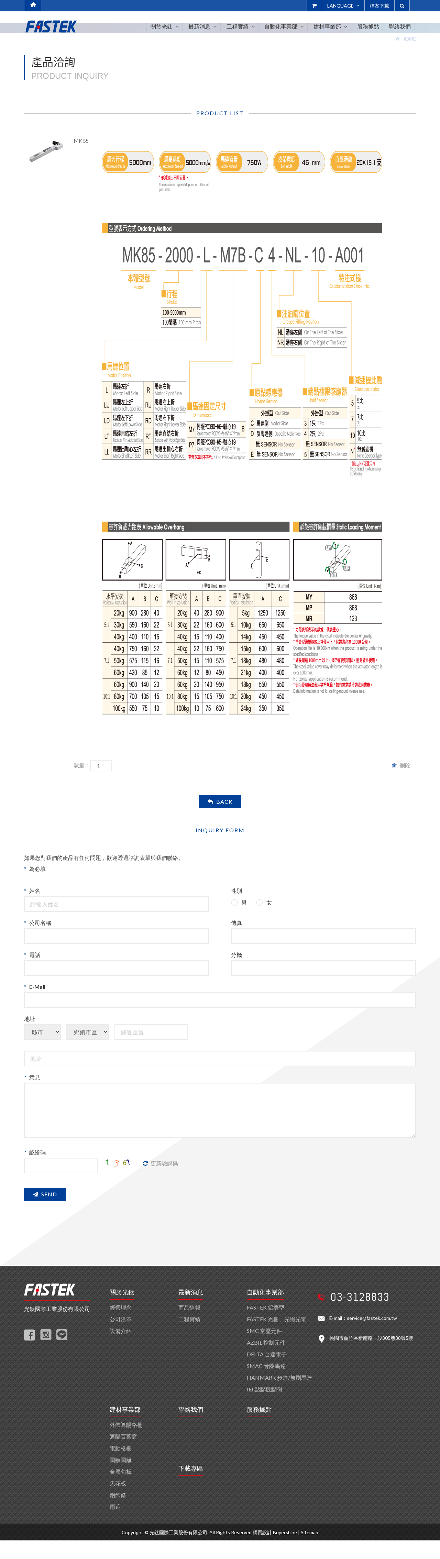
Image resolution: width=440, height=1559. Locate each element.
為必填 (37, 868)
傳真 (236, 922)
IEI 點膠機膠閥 (264, 1389)
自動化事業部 (265, 1292)
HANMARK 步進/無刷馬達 (279, 1377)
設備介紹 (121, 1330)
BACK (224, 801)
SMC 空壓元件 (264, 1330)
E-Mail (37, 986)
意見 (34, 1077)
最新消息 (190, 1292)
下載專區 (190, 1468)
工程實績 (189, 1319)
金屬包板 (121, 1471)
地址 (29, 1018)
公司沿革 (121, 1319)
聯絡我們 (190, 1409)
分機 (236, 954)
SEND (49, 1194)
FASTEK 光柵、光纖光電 (276, 1319)
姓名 (34, 890)
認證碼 (37, 1152)
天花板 (118, 1483)
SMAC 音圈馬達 (266, 1366)
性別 (236, 890)
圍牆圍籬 (121, 1459)
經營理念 (121, 1307)
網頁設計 (262, 1532)
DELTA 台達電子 (267, 1354)
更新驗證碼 (164, 1163)
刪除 (404, 765)
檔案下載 (379, 6)
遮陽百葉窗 (123, 1436)
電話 (34, 954)
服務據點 (259, 1409)
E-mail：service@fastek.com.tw (363, 1318)
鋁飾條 (118, 1495)
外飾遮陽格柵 (126, 1424)
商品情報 (189, 1307)
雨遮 (115, 1506)
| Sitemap (308, 1532)
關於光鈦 (122, 1292)
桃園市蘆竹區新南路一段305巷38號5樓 (371, 1338)
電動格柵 (121, 1448)
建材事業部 (125, 1409)
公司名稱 (40, 922)
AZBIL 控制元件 (266, 1342)
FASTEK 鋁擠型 (265, 1307)
